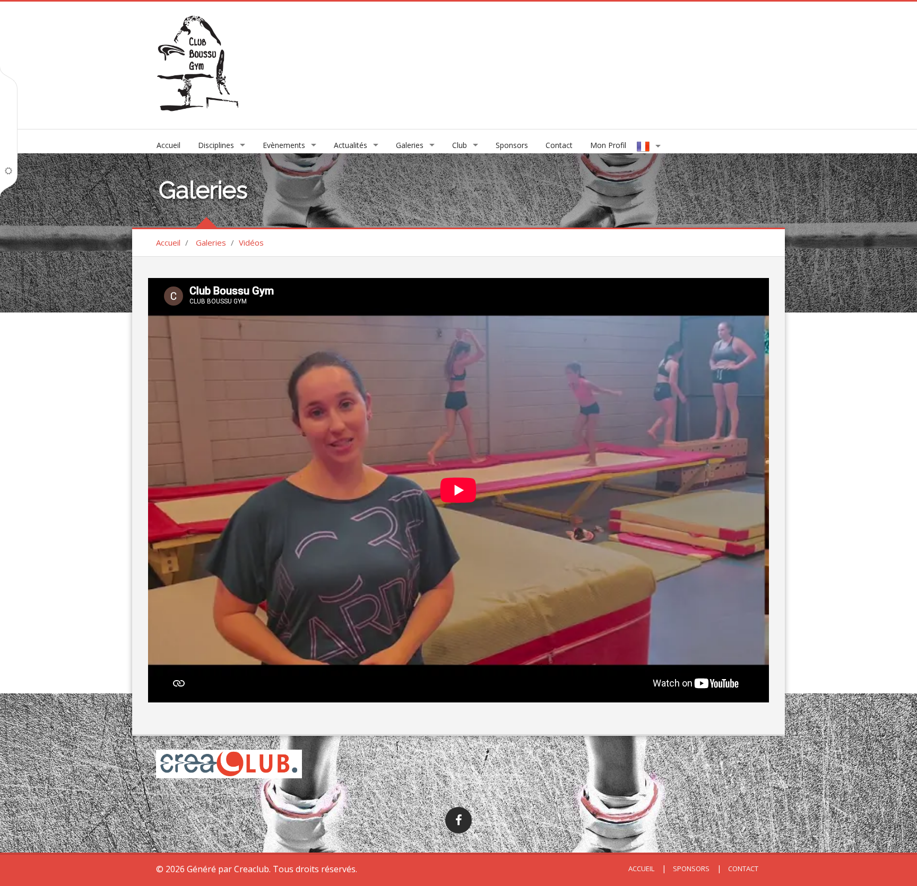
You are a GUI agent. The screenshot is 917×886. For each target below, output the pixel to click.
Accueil (168, 145)
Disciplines (216, 145)
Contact (559, 145)
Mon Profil (608, 145)
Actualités (350, 145)
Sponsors (512, 145)
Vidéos (251, 242)
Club (459, 145)
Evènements (284, 145)
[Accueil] (197, 64)
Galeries (409, 145)
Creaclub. (252, 869)
